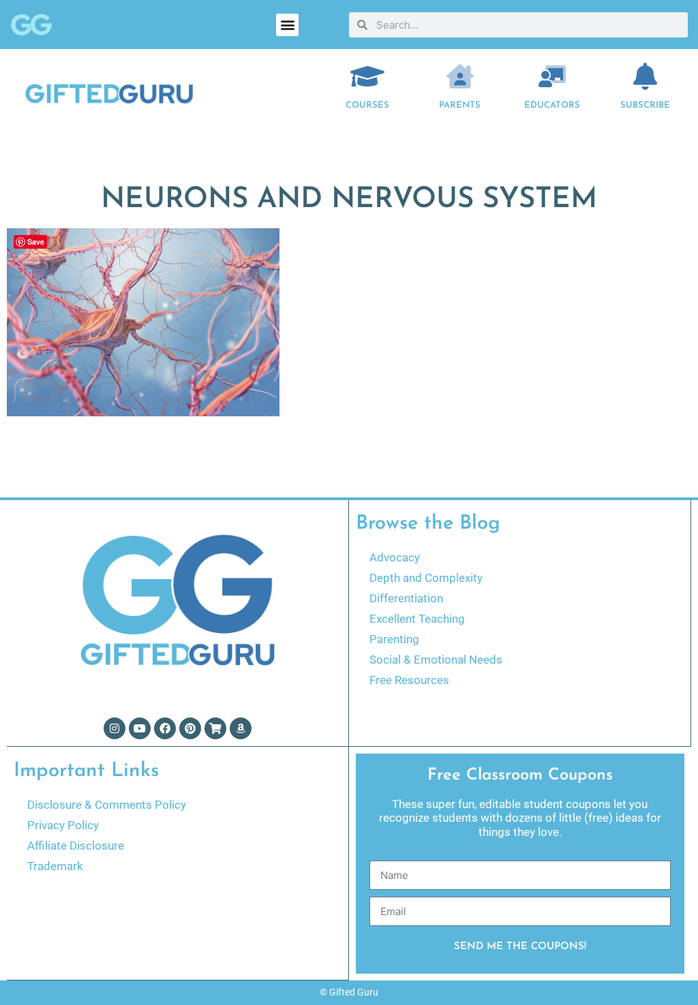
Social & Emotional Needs (435, 659)
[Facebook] (165, 728)
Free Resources (409, 680)
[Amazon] (241, 728)
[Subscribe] (644, 76)
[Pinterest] (190, 728)
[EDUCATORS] (552, 76)
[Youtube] (140, 728)
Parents (460, 105)
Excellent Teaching (417, 618)
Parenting (394, 639)
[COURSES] (367, 76)
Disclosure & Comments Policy (106, 804)
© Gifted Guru (349, 992)
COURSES (367, 105)
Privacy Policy (63, 825)
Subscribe (645, 105)
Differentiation (406, 598)
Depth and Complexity (426, 578)
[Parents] (460, 76)
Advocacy (394, 557)
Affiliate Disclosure (75, 845)
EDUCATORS (552, 105)
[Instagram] (114, 728)
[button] (287, 25)
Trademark (55, 866)
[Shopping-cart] (215, 728)
